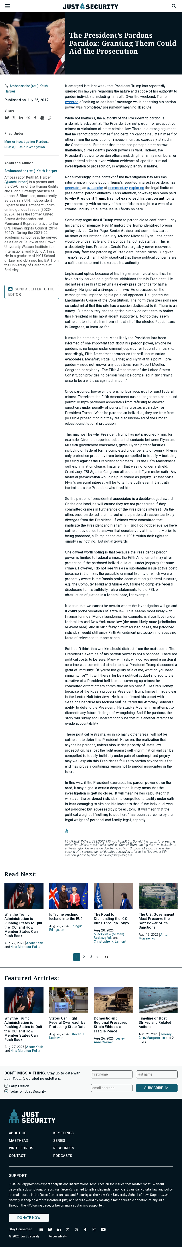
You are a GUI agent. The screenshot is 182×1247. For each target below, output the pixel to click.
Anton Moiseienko (154, 936)
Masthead (18, 1140)
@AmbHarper (16, 182)
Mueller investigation (19, 141)
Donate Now (28, 1218)
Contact (17, 1156)
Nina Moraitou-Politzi (26, 947)
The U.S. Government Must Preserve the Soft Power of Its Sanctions (156, 920)
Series (59, 1140)
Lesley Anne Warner (109, 1040)
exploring (136, 188)
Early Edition (19, 1086)
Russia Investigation (30, 147)
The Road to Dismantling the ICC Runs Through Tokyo (111, 918)
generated (73, 188)
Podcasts (62, 1156)
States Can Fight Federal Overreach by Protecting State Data (67, 1022)
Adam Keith (34, 943)
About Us (18, 1133)
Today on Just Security (27, 1091)
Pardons (42, 141)
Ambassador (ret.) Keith (30, 171)
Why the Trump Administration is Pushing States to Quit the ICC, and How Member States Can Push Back (23, 925)
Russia (9, 147)
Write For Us (21, 1148)
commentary (118, 188)
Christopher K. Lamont (110, 941)
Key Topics (63, 1133)
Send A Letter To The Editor (31, 292)
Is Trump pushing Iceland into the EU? (66, 916)
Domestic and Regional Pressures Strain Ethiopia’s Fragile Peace (110, 1024)
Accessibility (58, 1236)
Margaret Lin (155, 1038)
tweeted (71, 102)
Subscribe (153, 1088)
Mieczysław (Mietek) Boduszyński (109, 936)
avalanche (95, 188)
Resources (63, 1148)
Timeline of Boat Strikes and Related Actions (155, 1022)
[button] (174, 5)
